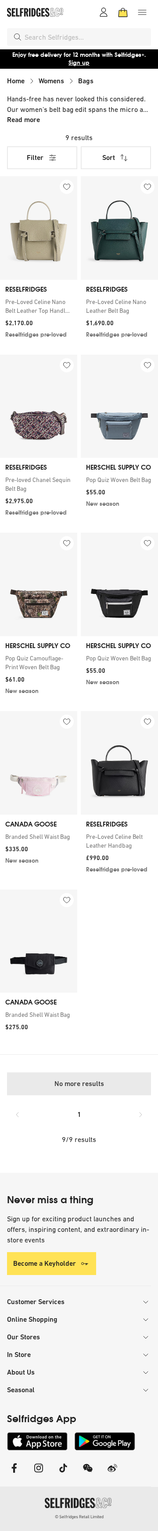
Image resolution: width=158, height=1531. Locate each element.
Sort (108, 157)
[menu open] (142, 12)
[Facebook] (14, 1473)
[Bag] (123, 12)
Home (16, 81)
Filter (35, 157)
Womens (51, 81)
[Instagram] (39, 1473)
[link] (38, 306)
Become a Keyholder (44, 1263)
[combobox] (86, 37)
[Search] (18, 37)
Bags (85, 81)
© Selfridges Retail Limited (79, 1516)
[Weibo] (112, 1473)
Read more (23, 119)
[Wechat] (88, 1473)
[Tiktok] (63, 1473)
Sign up (79, 63)
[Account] (103, 12)
